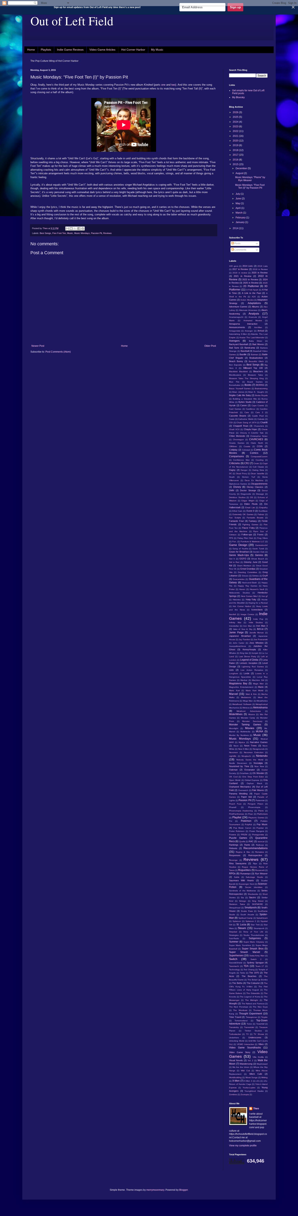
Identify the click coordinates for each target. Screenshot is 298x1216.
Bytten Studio (245, 402)
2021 (236, 136)
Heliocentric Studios (239, 593)
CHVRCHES (256, 439)
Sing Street (258, 901)
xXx (258, 1081)
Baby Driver (255, 341)
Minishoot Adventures (248, 711)
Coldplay (233, 450)
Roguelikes (244, 870)
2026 (236, 112)
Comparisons (236, 456)
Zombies (233, 1094)
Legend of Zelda (249, 659)
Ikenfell (232, 614)
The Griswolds (253, 993)
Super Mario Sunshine (240, 945)
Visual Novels (236, 1060)
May (238, 203)
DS (251, 497)
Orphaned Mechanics (240, 787)
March (239, 212)
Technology (234, 969)
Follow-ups (246, 534)
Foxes (260, 534)
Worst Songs (251, 1077)
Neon (236, 746)
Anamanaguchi (236, 317)
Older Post (210, 345)
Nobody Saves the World (249, 760)
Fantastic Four (236, 521)
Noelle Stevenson (238, 763)
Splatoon (237, 921)
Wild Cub (245, 1070)
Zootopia (245, 1094)
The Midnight (251, 1000)
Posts (237, 243)
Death (232, 477)
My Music (157, 49)
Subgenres (255, 938)
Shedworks (253, 894)
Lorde (246, 673)
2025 (236, 117)
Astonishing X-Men (238, 334)
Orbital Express (252, 780)
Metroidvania (260, 707)
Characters (259, 426)
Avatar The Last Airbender (251, 337)
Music (70, 233)
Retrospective (255, 855)
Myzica (242, 742)
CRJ (246, 463)
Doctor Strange (248, 490)
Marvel (233, 693)
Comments (240, 249)
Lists (231, 670)
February (241, 217)
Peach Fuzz (235, 804)
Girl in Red (234, 562)
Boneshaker (234, 385)
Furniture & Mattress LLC (253, 541)
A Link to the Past (251, 293)
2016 (236, 159)
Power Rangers (256, 831)
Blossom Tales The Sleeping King (246, 378)
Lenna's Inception (248, 663)
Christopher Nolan (259, 436)
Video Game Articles (102, 49)
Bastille (243, 354)
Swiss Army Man (257, 956)
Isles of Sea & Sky (242, 629)
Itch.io (260, 629)
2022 (236, 131)
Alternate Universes (248, 310)
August (240, 173)
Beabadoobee (256, 358)
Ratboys (260, 845)
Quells (242, 841)
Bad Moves (258, 344)
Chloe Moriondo (237, 436)
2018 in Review (260, 269)
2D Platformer (251, 286)
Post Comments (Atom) (58, 351)
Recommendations (255, 848)
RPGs (232, 873)
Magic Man (258, 683)
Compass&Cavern (259, 456)
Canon (243, 405)
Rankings (233, 845)
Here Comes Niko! (249, 596)
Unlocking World (236, 1041)
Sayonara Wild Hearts (241, 880)
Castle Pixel (258, 416)
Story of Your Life (253, 932)
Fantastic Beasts (255, 518)
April (238, 208)
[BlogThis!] (71, 228)
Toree (249, 1024)
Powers (232, 834)
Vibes (261, 1044)
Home (31, 49)
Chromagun (238, 439)
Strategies (234, 935)
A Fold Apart (252, 290)
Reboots (233, 848)
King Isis (244, 653)
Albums (255, 306)
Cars (246, 412)
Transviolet (249, 1027)
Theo (256, 1108)
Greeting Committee (247, 572)
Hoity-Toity (251, 599)
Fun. (234, 541)
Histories (237, 599)
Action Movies (246, 300)
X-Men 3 (248, 1081)
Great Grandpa (247, 569)
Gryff (265, 575)
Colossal (246, 450)
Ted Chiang (249, 969)
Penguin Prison (255, 804)
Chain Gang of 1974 (246, 422)
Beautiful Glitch (256, 361)
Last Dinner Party (247, 656)
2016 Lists (262, 266)
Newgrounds (259, 749)
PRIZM (244, 834)
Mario (261, 687)
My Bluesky (238, 97)
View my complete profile (243, 1145)
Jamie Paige (236, 632)
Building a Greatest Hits (245, 399)
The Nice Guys (260, 1007)
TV (247, 1034)
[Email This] (67, 228)
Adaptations (254, 303)
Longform (233, 673)
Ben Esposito (235, 365)
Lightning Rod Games (253, 666)
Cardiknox (250, 409)
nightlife (232, 756)
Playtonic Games (256, 817)
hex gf (265, 596)
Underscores (254, 1037)
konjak (255, 653)
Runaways (245, 873)
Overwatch (243, 790)
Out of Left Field (71, 21)
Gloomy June (250, 562)
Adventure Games (238, 306)
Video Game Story (239, 1052)
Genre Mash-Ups (239, 555)
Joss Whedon (256, 643)
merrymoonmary (155, 1189)
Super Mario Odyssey (253, 942)
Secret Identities (254, 887)
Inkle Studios (256, 622)
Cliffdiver (233, 446)
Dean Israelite (257, 473)
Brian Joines (238, 392)
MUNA (259, 731)
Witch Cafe (255, 1074)
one (163, 84)
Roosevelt (260, 870)
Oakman (233, 770)
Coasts (247, 446)
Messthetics (262, 701)
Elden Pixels (251, 504)
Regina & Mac (243, 852)
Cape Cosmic (258, 405)
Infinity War (235, 622)
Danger (244, 470)
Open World (234, 780)
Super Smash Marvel (244, 952)
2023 (236, 126)
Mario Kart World (254, 690)
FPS (231, 538)
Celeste (261, 419)
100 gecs (233, 266)
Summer (233, 941)
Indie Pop (258, 619)
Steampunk (259, 928)
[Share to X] (75, 228)
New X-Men (243, 749)
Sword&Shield (235, 963)
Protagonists (258, 834)
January (240, 222)
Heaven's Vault (257, 589)
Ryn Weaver (261, 873)
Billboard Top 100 (253, 368)
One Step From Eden (253, 777)
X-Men (236, 1080)
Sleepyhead (234, 908)
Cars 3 (259, 412)
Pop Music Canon (242, 828)
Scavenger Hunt (246, 884)
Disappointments (259, 484)
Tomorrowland (241, 1020)
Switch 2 (256, 959)
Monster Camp (248, 718)
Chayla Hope (250, 429)
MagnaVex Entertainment (241, 687)
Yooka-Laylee (249, 1087)
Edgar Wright (247, 501)
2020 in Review (260, 272)
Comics (254, 453)
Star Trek (255, 925)
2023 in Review (250, 279)
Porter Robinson (237, 831)
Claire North (257, 443)
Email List (250, 507)
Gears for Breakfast (239, 552)
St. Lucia (241, 924)
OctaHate (244, 773)
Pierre (261, 811)
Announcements (237, 327)
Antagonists (234, 331)
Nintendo (262, 755)
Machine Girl (258, 680)
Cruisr (256, 463)
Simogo (242, 901)
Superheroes (236, 955)
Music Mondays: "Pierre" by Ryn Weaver (250, 179)
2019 (236, 145)
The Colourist (253, 983)
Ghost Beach (257, 559)
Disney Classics (255, 487)
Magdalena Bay (238, 683)
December (242, 168)
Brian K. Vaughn (256, 392)
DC (230, 473)
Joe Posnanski (261, 639)
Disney (237, 487)
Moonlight (233, 728)
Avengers (234, 340)
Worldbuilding (235, 1077)
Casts (231, 419)
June (239, 198)
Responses (234, 855)
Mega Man (248, 701)
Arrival (260, 331)
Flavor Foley (248, 528)
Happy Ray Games (247, 586)
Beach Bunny (236, 361)
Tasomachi (234, 966)
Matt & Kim (251, 694)
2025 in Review (250, 283)
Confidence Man (241, 460)
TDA (246, 966)
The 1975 (254, 973)
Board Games (254, 382)
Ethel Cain (237, 511)
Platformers (262, 814)
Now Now (259, 766)
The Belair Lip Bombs (258, 980)
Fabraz (261, 514)
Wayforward (262, 1064)
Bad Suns (234, 348)
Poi (230, 821)
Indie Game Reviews (70, 49)
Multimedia (245, 731)
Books (247, 385)
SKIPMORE (257, 904)
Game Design (238, 544)
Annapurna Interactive (243, 324)
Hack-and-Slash (249, 582)
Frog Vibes (262, 538)
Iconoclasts (257, 609)
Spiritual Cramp (245, 918)
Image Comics (247, 614)
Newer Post (37, 345)
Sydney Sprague (255, 962)
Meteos (246, 708)
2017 (236, 154)
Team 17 (259, 966)
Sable (236, 877)
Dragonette (246, 494)
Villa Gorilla (258, 1057)
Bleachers (258, 371)
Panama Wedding (238, 793)
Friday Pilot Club (245, 538)
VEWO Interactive (245, 1044)
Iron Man (247, 626)
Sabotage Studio (254, 877)
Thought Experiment (250, 1013)
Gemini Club (258, 552)
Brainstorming (261, 388)
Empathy (263, 507)
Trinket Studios (253, 1031)
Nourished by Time (239, 766)
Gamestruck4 (261, 545)
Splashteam (262, 918)
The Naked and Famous (253, 1003)
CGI (231, 422)
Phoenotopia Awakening (241, 811)
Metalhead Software (241, 704)
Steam (242, 928)
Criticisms (234, 463)
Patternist (260, 800)
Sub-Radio (234, 938)
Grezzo (245, 576)
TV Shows (259, 1034)
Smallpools (250, 907)
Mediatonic (246, 697)
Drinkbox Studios (237, 497)
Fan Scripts (235, 518)
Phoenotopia (254, 807)
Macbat (243, 680)
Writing (264, 1077)
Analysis (254, 313)
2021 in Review (242, 276)
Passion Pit (96, 233)
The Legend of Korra (250, 997)
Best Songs (45, 233)
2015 (236, 164)
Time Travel (235, 1017)
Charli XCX (234, 429)
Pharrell (232, 807)
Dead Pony (241, 473)
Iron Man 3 (262, 626)
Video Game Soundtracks (245, 1047)
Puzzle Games (238, 838)
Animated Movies (252, 320)
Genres (259, 555)
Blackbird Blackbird (238, 371)
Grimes (255, 576)
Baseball (245, 351)
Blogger (183, 1189)
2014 (236, 228)
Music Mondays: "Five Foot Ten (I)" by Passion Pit (250, 186)
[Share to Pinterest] (83, 228)
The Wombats (240, 1010)
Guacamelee (239, 579)
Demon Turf (248, 477)
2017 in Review (240, 269)
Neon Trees (250, 745)
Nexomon (233, 752)
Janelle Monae (256, 632)
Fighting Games (250, 524)
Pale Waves (258, 790)
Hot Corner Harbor (133, 49)
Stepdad (233, 932)
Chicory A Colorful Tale (252, 433)
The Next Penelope (238, 1007)
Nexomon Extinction (254, 752)
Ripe (255, 863)
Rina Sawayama (237, 863)
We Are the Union (240, 1067)
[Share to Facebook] (79, 228)
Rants (247, 845)
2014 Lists (247, 266)
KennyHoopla (249, 649)
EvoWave (263, 511)
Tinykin (264, 1017)
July (238, 193)
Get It (232, 559)
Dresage (260, 494)
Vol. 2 (250, 1060)
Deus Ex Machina (254, 480)
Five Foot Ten (59, 233)
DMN (231, 490)
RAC (251, 841)
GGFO (242, 558)
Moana (251, 714)
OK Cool (233, 777)
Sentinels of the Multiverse (242, 891)
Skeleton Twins (237, 904)
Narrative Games (259, 742)
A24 (254, 296)
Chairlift (264, 422)
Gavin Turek (258, 548)
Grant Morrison (244, 565)
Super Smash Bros (253, 948)
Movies (249, 728)
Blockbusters (235, 375)
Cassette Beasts (237, 416)
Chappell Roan (240, 426)
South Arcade (247, 914)
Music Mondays (82, 233)
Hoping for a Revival (258, 603)
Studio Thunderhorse (253, 935)
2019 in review (240, 273)
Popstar (260, 828)
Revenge (233, 860)
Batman (254, 354)
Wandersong (246, 1064)
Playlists (46, 49)
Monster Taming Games (245, 724)
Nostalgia (258, 763)
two (173, 84)
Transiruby (234, 1027)
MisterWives (235, 714)
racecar (261, 841)
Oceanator (249, 770)
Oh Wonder (258, 773)
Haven (242, 589)
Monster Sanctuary (252, 721)
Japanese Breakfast (240, 636)
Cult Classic (258, 467)
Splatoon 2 (250, 921)
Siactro (252, 897)
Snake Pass (247, 911)
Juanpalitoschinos (237, 646)
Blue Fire (234, 382)
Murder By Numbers (239, 735)
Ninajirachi (246, 756)
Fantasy (253, 521)
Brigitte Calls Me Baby (240, 395)
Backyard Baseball (238, 344)
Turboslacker (235, 1034)
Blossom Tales (255, 375)
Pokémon (246, 821)
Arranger (249, 331)
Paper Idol (246, 797)
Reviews (107, 233)
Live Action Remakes (252, 670)
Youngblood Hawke (254, 1091)
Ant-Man (258, 327)
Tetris (242, 973)
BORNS (260, 385)
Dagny (232, 470)
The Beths (237, 983)
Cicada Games (236, 443)
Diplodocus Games (238, 484)
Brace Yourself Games (240, 388)
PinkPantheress (236, 814)
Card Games (235, 409)
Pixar (250, 814)
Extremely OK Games (243, 514)
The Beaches (249, 976)
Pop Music (262, 824)
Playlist (236, 817)
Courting (260, 460)
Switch (233, 959)
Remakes (259, 852)
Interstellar (234, 626)
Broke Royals (261, 395)
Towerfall (260, 1024)
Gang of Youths (240, 548)
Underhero (234, 1037)
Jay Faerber (244, 639)
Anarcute (253, 317)
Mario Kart (234, 690)
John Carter (238, 643)
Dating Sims (258, 470)
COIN (260, 446)
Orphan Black (254, 783)
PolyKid (248, 824)
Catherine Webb (246, 419)
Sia (242, 897)
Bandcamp (249, 348)
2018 (236, 150)
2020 (236, 140)
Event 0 (250, 511)
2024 (236, 121)
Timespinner (251, 1017)
